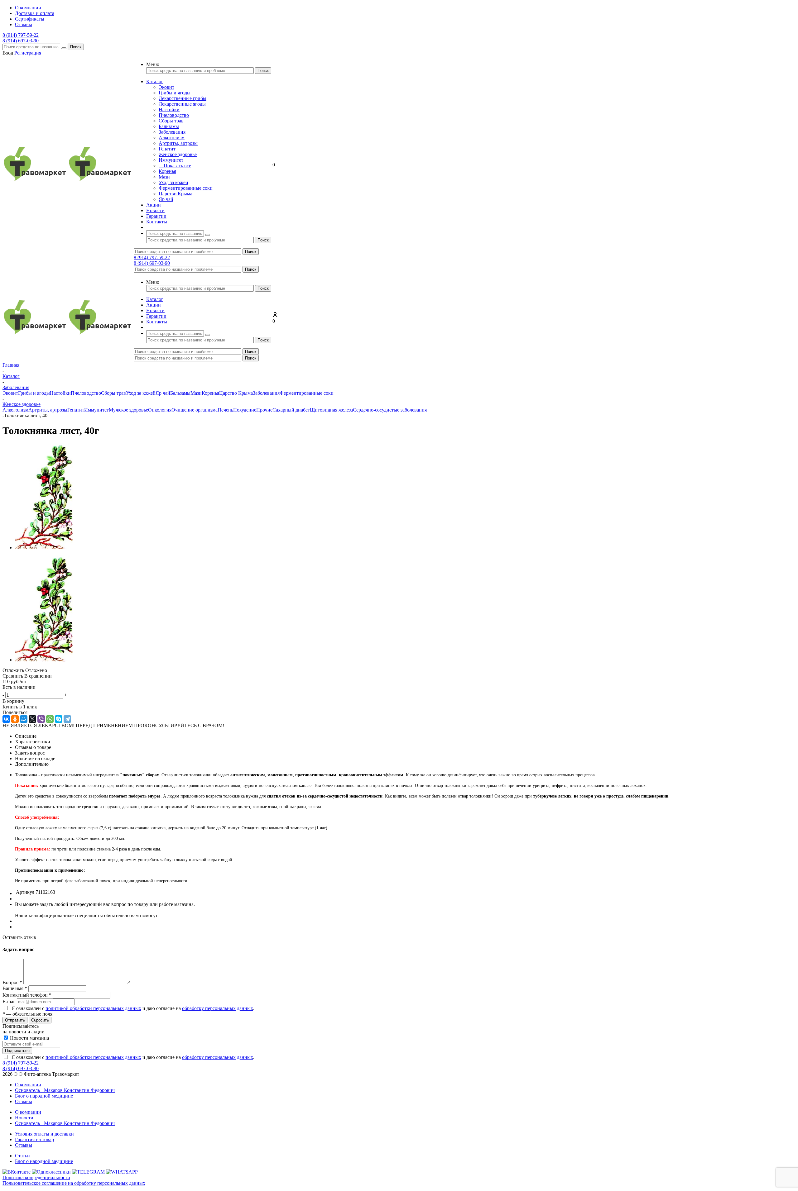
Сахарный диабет (291, 409)
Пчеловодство (174, 115)
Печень (225, 409)
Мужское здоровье (128, 409)
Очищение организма (194, 409)
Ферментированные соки (186, 188)
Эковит (166, 87)
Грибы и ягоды (174, 92)
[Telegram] (67, 719)
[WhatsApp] (50, 719)
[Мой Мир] (23, 719)
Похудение (244, 409)
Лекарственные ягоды (182, 104)
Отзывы (23, 1101)
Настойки (169, 109)
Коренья (167, 171)
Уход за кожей (173, 182)
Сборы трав (171, 120)
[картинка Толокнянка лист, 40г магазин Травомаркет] (44, 547)
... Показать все (175, 165)
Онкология (159, 409)
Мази (164, 176)
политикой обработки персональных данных (93, 1008)
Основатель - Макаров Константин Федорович (65, 1090)
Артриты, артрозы (178, 143)
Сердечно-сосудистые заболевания (390, 409)
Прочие (264, 409)
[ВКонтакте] (6, 719)
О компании (28, 1084)
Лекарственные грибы (182, 98)
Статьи (22, 1155)
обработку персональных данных (217, 1008)
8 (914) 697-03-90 (20, 40)
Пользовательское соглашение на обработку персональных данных (73, 1183)
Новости (24, 1117)
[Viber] (41, 719)
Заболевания (172, 132)
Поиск (75, 47)
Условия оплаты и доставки (44, 1133)
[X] (32, 719)
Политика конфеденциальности (36, 1177)
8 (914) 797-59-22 (20, 35)
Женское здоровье (178, 154)
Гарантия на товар (34, 1139)
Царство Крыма (175, 193)
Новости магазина (29, 1038)
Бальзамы (169, 126)
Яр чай (166, 199)
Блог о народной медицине (44, 1095)
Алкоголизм (172, 137)
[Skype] (58, 719)
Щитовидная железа (331, 409)
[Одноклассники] (15, 719)
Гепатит (167, 148)
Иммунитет (171, 160)
